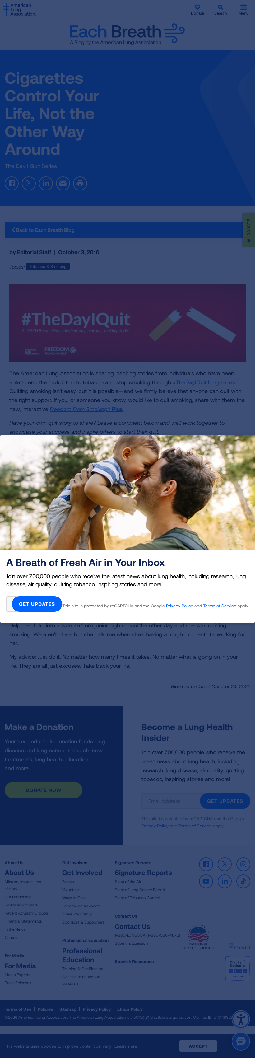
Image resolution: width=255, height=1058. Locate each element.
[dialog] (127, 529)
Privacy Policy (179, 605)
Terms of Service (219, 605)
